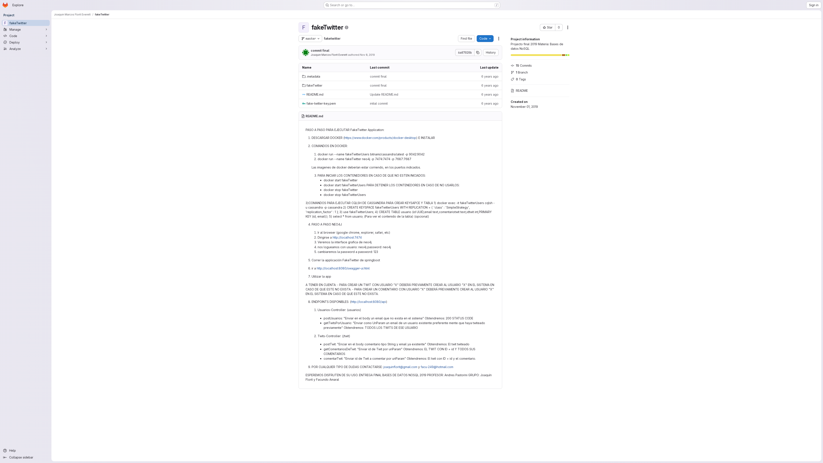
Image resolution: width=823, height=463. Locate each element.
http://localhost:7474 (347, 237)
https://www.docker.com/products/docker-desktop (380, 138)
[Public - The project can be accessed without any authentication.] (346, 27)
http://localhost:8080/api (368, 302)
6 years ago (490, 76)
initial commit (379, 103)
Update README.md (384, 94)
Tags (521, 79)
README (522, 90)
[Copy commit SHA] (478, 52)
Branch (522, 72)
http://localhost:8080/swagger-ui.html (343, 268)
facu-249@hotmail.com (437, 367)
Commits (524, 65)
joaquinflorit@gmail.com (400, 367)
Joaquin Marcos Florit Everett (329, 54)
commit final (320, 50)
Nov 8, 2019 (367, 54)
